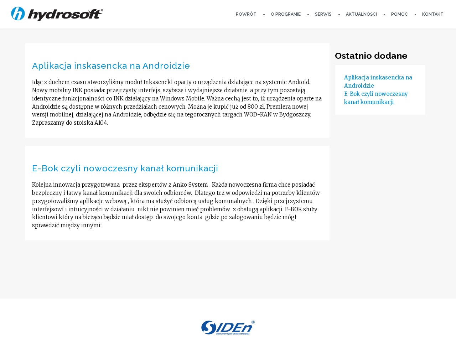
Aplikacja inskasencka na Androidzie (111, 66)
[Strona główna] (57, 13)
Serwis (323, 14)
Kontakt (433, 14)
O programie (286, 14)
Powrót (246, 14)
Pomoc (399, 14)
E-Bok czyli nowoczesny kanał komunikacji (125, 168)
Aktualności (361, 14)
